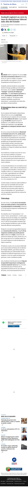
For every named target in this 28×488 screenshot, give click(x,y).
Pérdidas (15, 275)
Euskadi (9, 275)
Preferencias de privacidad (19, 483)
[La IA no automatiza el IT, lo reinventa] (24, 430)
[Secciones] (1, 4)
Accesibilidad (3, 483)
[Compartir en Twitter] (5, 29)
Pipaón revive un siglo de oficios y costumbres (12, 13)
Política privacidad (9, 481)
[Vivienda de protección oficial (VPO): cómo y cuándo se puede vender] (24, 421)
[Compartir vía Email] (14, 29)
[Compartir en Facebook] (2, 29)
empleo (20, 275)
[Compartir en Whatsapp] (8, 29)
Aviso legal (3, 481)
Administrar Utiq (10, 483)
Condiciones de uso (18, 481)
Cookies (24, 481)
